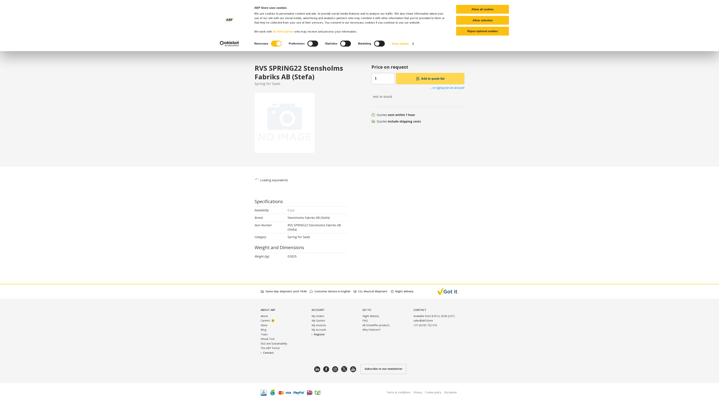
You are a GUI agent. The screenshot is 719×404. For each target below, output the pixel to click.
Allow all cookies (482, 9)
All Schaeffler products (376, 325)
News (264, 325)
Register (319, 334)
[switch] (312, 44)
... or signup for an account (447, 88)
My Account (319, 329)
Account (318, 310)
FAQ (365, 320)
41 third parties (283, 31)
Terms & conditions (398, 392)
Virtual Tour (268, 339)
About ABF (268, 310)
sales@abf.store (423, 320)
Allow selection (483, 20)
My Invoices (319, 325)
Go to (366, 310)
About (264, 316)
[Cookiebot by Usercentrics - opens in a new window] (229, 44)
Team (264, 334)
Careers (267, 320)
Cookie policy (433, 392)
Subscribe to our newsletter (383, 369)
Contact (268, 352)
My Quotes (318, 320)
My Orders (318, 316)
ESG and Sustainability (274, 343)
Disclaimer (450, 392)
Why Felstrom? (371, 329)
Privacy (417, 392)
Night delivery (370, 316)
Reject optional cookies (482, 31)
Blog (263, 329)
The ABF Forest (270, 348)
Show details (400, 43)
